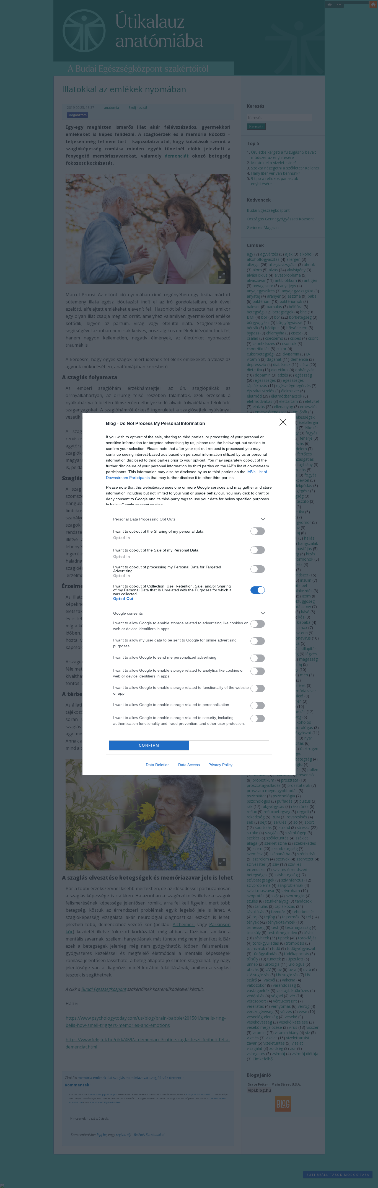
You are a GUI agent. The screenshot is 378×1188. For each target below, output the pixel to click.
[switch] (257, 531)
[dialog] (189, 594)
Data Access (189, 764)
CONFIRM (149, 745)
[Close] (284, 424)
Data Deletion (158, 764)
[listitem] (189, 519)
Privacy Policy (220, 764)
